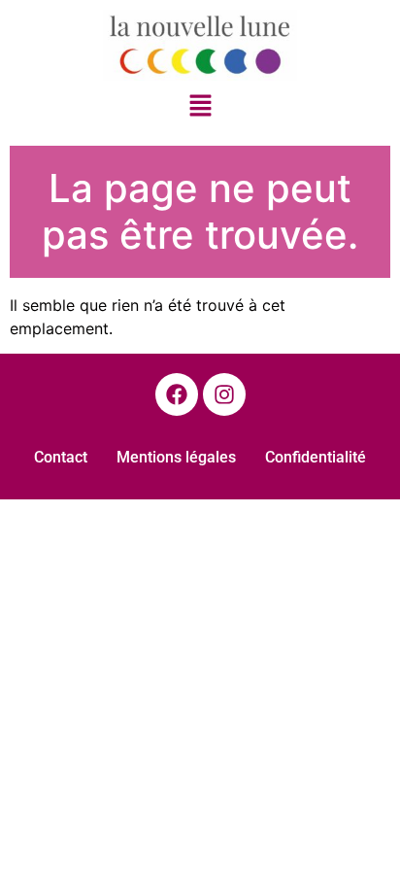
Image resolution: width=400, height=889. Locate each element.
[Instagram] (224, 394)
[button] (200, 107)
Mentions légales (176, 457)
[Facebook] (176, 394)
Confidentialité (315, 457)
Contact (60, 457)
